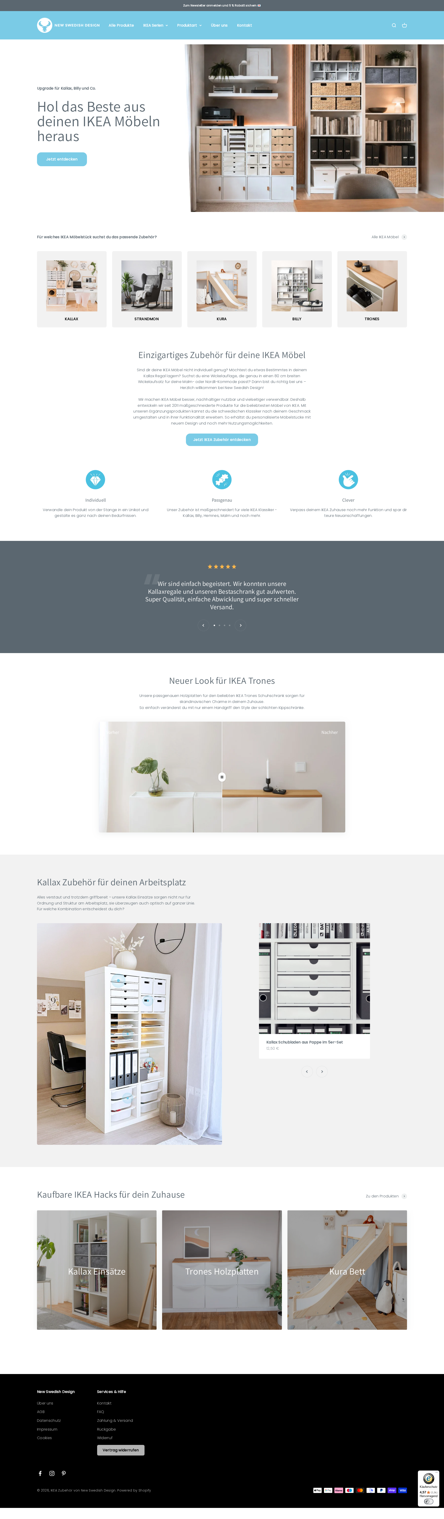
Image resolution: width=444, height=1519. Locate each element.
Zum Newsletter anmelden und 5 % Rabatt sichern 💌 (222, 5)
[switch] (428, 1501)
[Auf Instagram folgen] (52, 1473)
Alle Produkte (121, 25)
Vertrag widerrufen (121, 1450)
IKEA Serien (153, 25)
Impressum (47, 1429)
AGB (41, 1411)
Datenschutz (49, 1420)
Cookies (44, 1438)
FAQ (100, 1411)
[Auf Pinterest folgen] (64, 1473)
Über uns (219, 25)
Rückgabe (106, 1429)
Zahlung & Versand (115, 1420)
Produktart (187, 25)
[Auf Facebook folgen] (40, 1473)
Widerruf (105, 1438)
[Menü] (436, 1473)
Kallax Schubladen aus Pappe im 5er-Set (304, 1042)
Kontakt (244, 25)
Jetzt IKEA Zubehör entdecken (222, 439)
